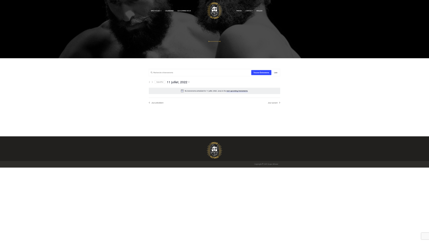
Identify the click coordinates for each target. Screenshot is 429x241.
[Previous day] (149, 82)
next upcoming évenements (237, 91)
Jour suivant (273, 102)
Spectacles (155, 11)
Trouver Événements (261, 72)
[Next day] (152, 82)
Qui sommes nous (184, 11)
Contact (249, 11)
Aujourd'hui (159, 82)
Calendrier (169, 11)
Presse (239, 11)
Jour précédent (157, 102)
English (259, 11)
